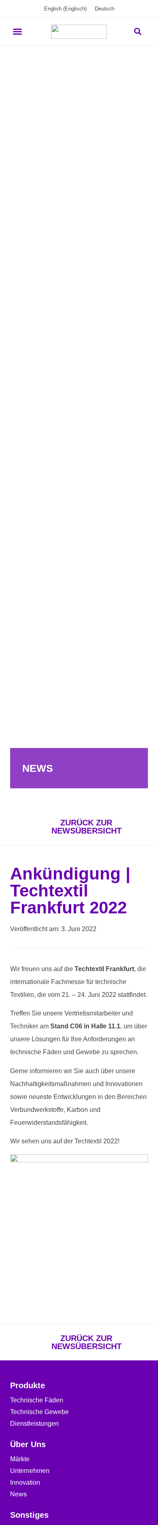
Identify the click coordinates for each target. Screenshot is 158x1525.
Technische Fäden (36, 1400)
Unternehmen (29, 1470)
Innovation (25, 1482)
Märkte (20, 1459)
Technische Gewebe (39, 1411)
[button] (17, 31)
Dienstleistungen (34, 1423)
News (18, 1494)
